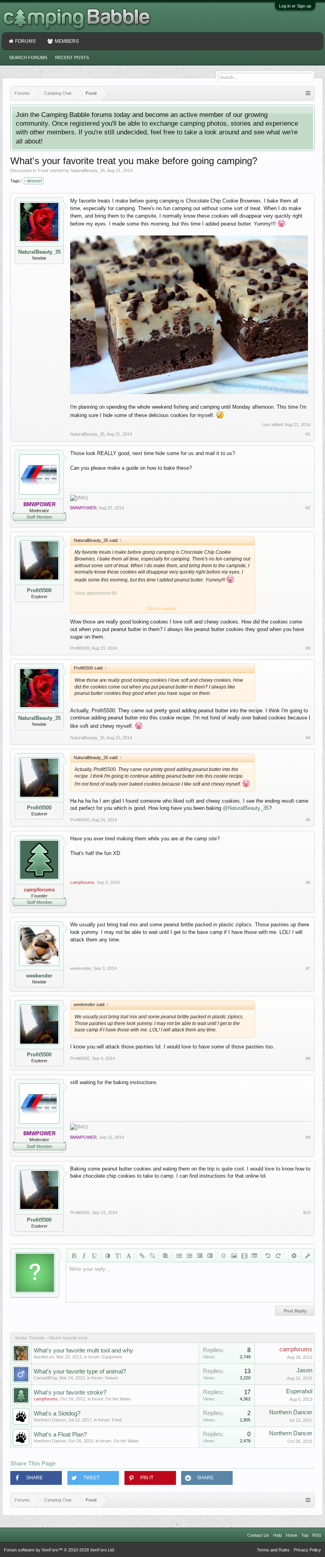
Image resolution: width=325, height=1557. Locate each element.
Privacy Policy (307, 1549)
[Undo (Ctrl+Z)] (268, 1255)
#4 (308, 737)
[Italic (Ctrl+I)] (84, 1255)
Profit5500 (39, 590)
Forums (25, 41)
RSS (316, 1535)
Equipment (112, 1356)
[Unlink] (152, 1255)
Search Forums (28, 57)
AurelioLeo (44, 1356)
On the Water (118, 1398)
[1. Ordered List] (189, 1255)
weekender (39, 976)
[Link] (142, 1255)
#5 (308, 819)
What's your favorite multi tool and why (83, 1350)
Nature (111, 1377)
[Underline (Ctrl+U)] (94, 1255)
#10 (306, 1212)
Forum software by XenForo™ (59, 1549)
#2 (308, 507)
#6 (308, 882)
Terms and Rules (273, 1549)
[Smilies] (223, 1255)
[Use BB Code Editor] (307, 1255)
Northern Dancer (50, 1419)
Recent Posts (72, 57)
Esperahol (299, 1391)
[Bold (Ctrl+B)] (73, 1255)
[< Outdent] (200, 1255)
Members (67, 41)
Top (304, 1535)
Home (291, 1535)
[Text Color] (108, 1255)
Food (43, 170)
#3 (308, 648)
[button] (36, 1478)
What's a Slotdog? (57, 1413)
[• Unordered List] (179, 1255)
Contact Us (258, 1535)
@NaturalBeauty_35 (246, 808)
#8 (308, 1058)
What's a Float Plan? (60, 1434)
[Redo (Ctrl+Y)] (278, 1255)
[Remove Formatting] (294, 1255)
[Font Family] (128, 1255)
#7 (308, 968)
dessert (34, 180)
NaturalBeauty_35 (88, 170)
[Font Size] (118, 1255)
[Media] (244, 1255)
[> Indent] (210, 1255)
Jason (304, 1370)
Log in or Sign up (295, 6)
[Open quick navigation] (308, 93)
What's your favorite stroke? (70, 1392)
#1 (308, 434)
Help (277, 1535)
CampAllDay (45, 1377)
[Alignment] (165, 1255)
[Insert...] (254, 1255)
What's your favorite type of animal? (80, 1371)
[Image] (234, 1255)
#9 (308, 1137)
